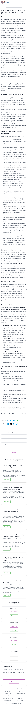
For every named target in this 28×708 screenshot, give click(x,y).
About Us (7, 695)
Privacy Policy (7, 700)
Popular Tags (8, 693)
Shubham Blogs (7, 691)
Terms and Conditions (8, 698)
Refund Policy (20, 698)
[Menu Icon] (25, 2)
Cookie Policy (20, 700)
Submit (14, 452)
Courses (8, 688)
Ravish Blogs (20, 691)
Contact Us (20, 695)
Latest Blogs (20, 688)
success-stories (6, 427)
